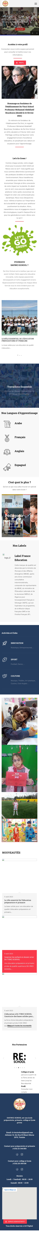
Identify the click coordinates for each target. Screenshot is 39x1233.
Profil (23, 1086)
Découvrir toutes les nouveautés (19, 1025)
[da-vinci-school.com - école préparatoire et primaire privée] (5, 4)
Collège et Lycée (27, 1072)
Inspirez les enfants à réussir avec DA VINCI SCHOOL (19, 958)
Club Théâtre (19, 833)
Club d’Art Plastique (20, 712)
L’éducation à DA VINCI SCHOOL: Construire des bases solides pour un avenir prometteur (18, 1016)
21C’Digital (28, 1226)
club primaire (20, 715)
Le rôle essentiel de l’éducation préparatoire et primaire (18, 340)
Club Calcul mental (19, 759)
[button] (17, 355)
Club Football (19, 806)
